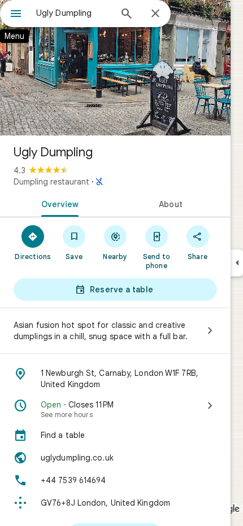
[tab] (57, 203)
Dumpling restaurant (51, 182)
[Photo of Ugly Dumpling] (115, 67)
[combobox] (73, 13)
